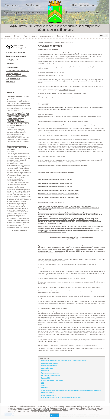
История (17, 36)
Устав (43, 385)
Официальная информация (16, 56)
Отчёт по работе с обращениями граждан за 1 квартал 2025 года (58, 190)
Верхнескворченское (14, 12)
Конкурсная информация (49, 365)
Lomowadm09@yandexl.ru (67, 90)
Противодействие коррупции (50, 375)
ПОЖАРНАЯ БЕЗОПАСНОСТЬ (17, 71)
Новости (60, 36)
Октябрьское (33, 5)
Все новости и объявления (19, 230)
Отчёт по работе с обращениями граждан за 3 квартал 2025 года (58, 197)
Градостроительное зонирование (52, 380)
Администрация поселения (15, 52)
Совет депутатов (46, 36)
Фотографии (10, 82)
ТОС (42, 383)
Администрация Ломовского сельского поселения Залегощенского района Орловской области (56, 12)
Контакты (70, 36)
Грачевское (94, 12)
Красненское (73, 12)
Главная (8, 36)
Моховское (21, 19)
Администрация (30, 36)
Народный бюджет (47, 368)
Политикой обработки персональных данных (49, 410)
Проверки (44, 388)
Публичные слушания (48, 395)
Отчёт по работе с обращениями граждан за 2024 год (55, 186)
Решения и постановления (49, 363)
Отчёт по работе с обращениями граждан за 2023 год (55, 183)
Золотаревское (36, 12)
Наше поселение (12, 67)
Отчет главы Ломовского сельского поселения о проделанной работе (63, 360)
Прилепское (79, 19)
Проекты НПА (45, 378)
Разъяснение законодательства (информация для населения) (61, 397)
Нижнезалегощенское (84, 5)
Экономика (10, 63)
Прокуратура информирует (50, 373)
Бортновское (11, 5)
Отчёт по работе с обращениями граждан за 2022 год (55, 179)
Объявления (45, 370)
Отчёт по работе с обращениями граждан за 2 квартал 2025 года (58, 194)
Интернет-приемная (13, 79)
